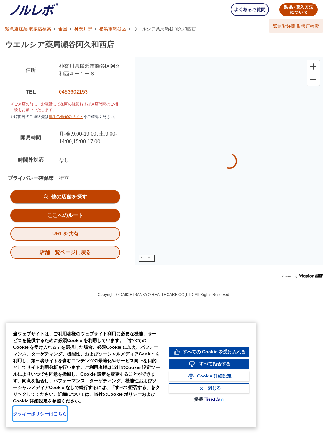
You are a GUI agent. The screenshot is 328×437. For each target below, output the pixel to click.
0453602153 (73, 92)
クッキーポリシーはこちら (40, 413)
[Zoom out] (313, 79)
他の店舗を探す (69, 196)
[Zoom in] (313, 66)
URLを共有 (65, 233)
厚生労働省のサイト (66, 117)
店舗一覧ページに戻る (65, 252)
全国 (62, 28)
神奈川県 (83, 28)
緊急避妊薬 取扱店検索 (28, 28)
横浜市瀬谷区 (112, 28)
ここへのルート (65, 215)
